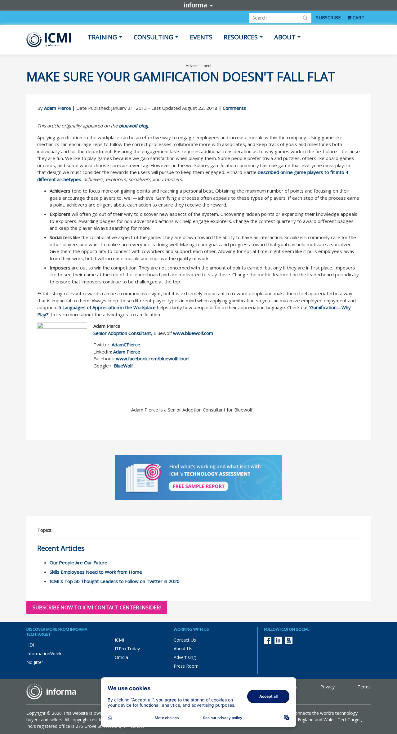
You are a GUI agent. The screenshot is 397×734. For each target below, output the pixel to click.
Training (102, 37)
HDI (30, 645)
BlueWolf (123, 366)
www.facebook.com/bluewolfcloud (152, 358)
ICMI (119, 640)
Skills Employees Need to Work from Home (96, 572)
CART (357, 17)
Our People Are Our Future (78, 562)
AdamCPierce (126, 344)
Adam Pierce (57, 108)
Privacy (327, 687)
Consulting (153, 37)
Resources (241, 37)
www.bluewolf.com (193, 333)
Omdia (121, 657)
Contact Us (185, 640)
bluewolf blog (133, 125)
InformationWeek (43, 653)
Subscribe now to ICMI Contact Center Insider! (97, 607)
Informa (198, 4)
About (285, 37)
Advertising (185, 657)
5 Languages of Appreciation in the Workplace (107, 307)
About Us (183, 649)
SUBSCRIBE (328, 17)
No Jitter (34, 662)
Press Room (186, 666)
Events (201, 37)
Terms (364, 687)
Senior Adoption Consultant (122, 333)
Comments (234, 108)
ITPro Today (127, 649)
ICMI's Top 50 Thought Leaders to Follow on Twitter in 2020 (115, 581)
